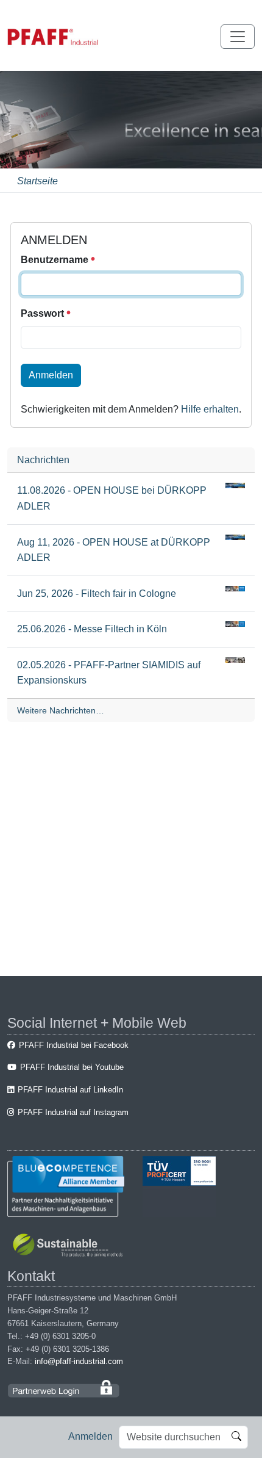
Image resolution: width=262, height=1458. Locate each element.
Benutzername (56, 259)
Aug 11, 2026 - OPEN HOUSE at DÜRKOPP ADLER (113, 550)
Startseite (37, 181)
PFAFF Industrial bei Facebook (74, 1045)
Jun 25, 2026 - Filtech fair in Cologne (96, 593)
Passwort (43, 313)
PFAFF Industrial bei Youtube (72, 1067)
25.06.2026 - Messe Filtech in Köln (92, 629)
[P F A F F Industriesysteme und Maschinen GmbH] (53, 37)
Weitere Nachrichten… (60, 710)
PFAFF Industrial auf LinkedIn (70, 1089)
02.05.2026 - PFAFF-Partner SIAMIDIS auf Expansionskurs (108, 673)
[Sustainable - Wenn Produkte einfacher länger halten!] (69, 1246)
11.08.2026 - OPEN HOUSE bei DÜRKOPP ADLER (112, 498)
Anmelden (90, 1436)
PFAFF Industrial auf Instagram (73, 1112)
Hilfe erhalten (210, 409)
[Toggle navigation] (238, 36)
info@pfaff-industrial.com (79, 1361)
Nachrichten (43, 460)
